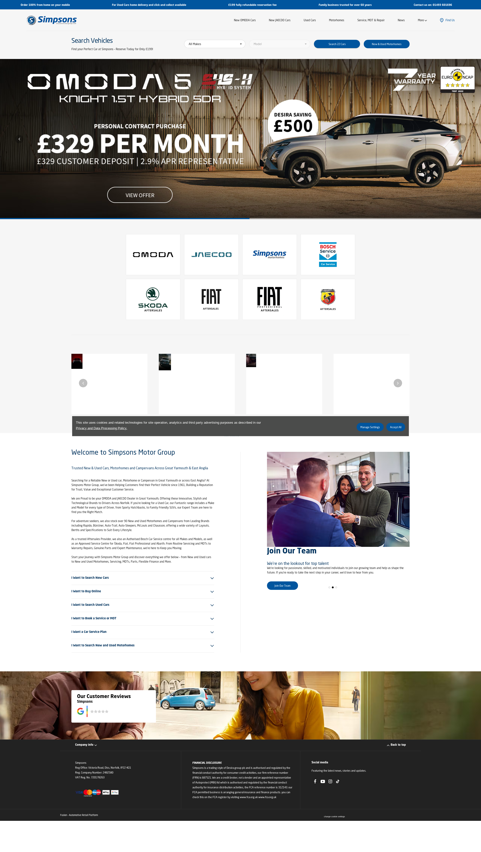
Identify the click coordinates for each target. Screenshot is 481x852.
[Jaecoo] (211, 254)
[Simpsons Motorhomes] (270, 254)
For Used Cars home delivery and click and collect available (149, 5)
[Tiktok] (337, 781)
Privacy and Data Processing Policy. (101, 428)
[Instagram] (330, 781)
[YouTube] (323, 782)
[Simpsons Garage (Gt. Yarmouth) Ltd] (51, 20)
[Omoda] (153, 254)
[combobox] (214, 44)
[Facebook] (315, 781)
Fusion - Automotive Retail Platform (79, 815)
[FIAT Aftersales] (211, 299)
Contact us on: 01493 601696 (433, 5)
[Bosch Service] (328, 254)
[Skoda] (153, 299)
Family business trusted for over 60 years (345, 5)
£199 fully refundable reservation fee (252, 5)
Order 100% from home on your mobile (45, 5)
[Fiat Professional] (270, 299)
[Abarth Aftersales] (328, 299)
